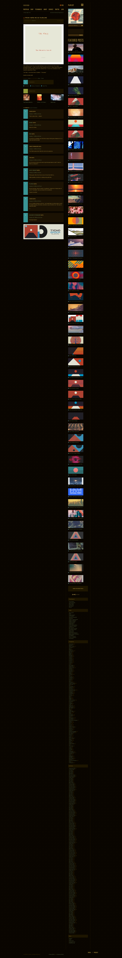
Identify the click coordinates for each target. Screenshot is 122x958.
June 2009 (71, 899)
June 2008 (71, 912)
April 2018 (71, 781)
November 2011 (72, 866)
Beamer (70, 607)
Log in (70, 939)
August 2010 (71, 883)
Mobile (70, 710)
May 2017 (71, 794)
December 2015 (72, 812)
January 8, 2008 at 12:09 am (35, 160)
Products (70, 728)
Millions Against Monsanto (74, 634)
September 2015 (72, 815)
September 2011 (72, 869)
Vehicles (70, 753)
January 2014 (71, 837)
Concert (70, 660)
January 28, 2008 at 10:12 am (35, 217)
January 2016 (71, 810)
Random (70, 730)
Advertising (71, 644)
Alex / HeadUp (33, 170)
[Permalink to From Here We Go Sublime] (35, 17)
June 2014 (71, 832)
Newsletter (71, 714)
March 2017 (71, 796)
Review (70, 734)
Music (39, 78)
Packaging (71, 715)
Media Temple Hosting (75, 594)
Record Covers (72, 732)
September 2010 (72, 882)
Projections (71, 729)
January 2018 (71, 785)
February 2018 (71, 784)
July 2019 (71, 770)
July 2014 (71, 831)
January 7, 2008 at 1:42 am (35, 113)
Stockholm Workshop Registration (56, 12)
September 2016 (72, 803)
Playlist (75, 5)
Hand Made (71, 686)
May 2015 (71, 819)
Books (70, 654)
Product (70, 725)
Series (70, 737)
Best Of (70, 651)
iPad (70, 696)
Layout (70, 702)
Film (70, 675)
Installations (71, 693)
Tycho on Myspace (72, 637)
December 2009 (72, 892)
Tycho (70, 750)
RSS (62, 5)
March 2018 (71, 782)
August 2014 (71, 829)
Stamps (70, 742)
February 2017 (71, 797)
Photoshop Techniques (73, 720)
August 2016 (71, 804)
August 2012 (71, 856)
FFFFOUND (71, 616)
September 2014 (72, 828)
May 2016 (71, 807)
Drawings (71, 669)
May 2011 (71, 873)
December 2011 (72, 865)
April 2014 (71, 834)
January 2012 (71, 864)
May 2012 (71, 860)
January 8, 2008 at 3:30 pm (35, 201)
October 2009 (71, 894)
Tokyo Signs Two (27, 12)
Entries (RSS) (51, 954)
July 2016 (71, 805)
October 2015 (71, 814)
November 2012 (72, 853)
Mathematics (71, 706)
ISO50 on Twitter (72, 621)
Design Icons (71, 667)
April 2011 (71, 874)
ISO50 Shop (71, 623)
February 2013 (71, 850)
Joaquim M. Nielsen (72, 626)
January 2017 (71, 798)
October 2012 (71, 854)
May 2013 (71, 846)
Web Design (71, 758)
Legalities (71, 703)
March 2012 (71, 862)
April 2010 (71, 888)
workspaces (71, 762)
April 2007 (71, 926)
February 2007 (71, 928)
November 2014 (72, 826)
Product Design (72, 726)
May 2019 (71, 772)
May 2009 (71, 900)
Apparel (70, 649)
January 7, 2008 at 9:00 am (35, 136)
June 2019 (71, 771)
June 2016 (71, 806)
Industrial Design (72, 690)
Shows (70, 739)
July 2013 (71, 844)
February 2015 (71, 823)
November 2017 (72, 787)
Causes (70, 657)
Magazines (71, 705)
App (69, 648)
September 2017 (72, 789)
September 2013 (72, 842)
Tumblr (70, 748)
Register (70, 938)
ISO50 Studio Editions (73, 625)
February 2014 (71, 836)
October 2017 (71, 788)
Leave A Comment (33, 107)
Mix (69, 709)
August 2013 (71, 843)
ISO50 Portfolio (72, 622)
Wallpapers (71, 756)
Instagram (71, 692)
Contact (51, 9)
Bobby (31, 122)
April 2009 (71, 901)
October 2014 (71, 827)
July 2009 (71, 898)
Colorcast (71, 659)
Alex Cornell (71, 603)
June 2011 (71, 872)
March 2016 (71, 809)
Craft (70, 664)
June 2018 (71, 779)
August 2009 (71, 897)
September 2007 (72, 922)
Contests (70, 662)
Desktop (70, 668)
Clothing (70, 658)
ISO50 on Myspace (72, 620)
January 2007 (71, 929)
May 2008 (71, 913)
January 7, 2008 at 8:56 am (35, 125)
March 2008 (71, 916)
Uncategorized (71, 752)
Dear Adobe (71, 665)
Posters (70, 722)
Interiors (70, 694)
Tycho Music (38, 9)
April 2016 (71, 808)
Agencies (70, 645)
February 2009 (71, 903)
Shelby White (71, 604)
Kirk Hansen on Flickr (73, 628)
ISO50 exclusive (72, 700)
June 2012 (71, 859)
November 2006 (72, 931)
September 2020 (72, 768)
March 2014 (71, 835)
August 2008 (71, 910)
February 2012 (71, 863)
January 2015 (71, 824)
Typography (71, 751)
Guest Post (71, 684)
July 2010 (71, 884)
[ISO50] (27, 5)
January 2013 (71, 851)
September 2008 (72, 909)
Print (70, 723)
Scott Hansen (71, 601)
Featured (70, 674)
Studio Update (71, 743)
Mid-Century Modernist (73, 632)
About (45, 9)
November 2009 (72, 893)
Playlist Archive (75, 25)
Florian (31, 183)
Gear (70, 681)
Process (70, 724)
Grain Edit (71, 618)
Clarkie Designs (72, 615)
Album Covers (71, 646)
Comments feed (72, 941)
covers (70, 663)
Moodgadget (71, 635)
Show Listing (71, 738)
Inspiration (71, 691)
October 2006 (71, 932)
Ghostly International (73, 617)
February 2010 (71, 890)
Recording (71, 733)
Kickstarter (71, 701)
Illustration (71, 688)
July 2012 (71, 857)
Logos (70, 704)
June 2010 (71, 885)
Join (62, 9)
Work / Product (93, 952)
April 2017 (71, 795)
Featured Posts (75, 40)
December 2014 (72, 825)
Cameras (70, 656)
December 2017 (72, 786)
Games (70, 679)
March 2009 (71, 902)
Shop (32, 9)
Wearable (71, 757)
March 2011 (71, 875)
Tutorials (70, 749)
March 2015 (71, 822)
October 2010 (71, 881)
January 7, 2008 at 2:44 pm (35, 148)
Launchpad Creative (72, 629)
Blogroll (70, 653)
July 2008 (71, 911)
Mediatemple (71, 631)
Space (70, 741)
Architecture (71, 650)
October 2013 (71, 841)
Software (70, 740)
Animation (71, 647)
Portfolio (26, 9)
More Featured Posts (78, 588)
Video (70, 754)
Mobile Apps (71, 711)
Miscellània (71, 707)
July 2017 (71, 791)
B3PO (70, 613)
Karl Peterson (71, 627)
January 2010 (71, 891)
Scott (34, 20)
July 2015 (71, 817)
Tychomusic (71, 638)
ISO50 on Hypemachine (73, 619)
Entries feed (71, 940)
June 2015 (71, 818)
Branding (70, 655)
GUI (70, 685)
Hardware (71, 687)
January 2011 (71, 878)
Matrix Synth (71, 630)
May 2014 (71, 833)
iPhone (70, 697)
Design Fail (71, 666)
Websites (71, 759)
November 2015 (72, 813)
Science (70, 735)
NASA (70, 713)
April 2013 (71, 847)
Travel (42, 78)
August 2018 (71, 777)
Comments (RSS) (60, 954)
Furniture (70, 678)
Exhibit (70, 673)
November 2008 (72, 907)
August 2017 (71, 790)
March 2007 (71, 927)
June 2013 (71, 845)
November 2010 (72, 880)
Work (70, 761)
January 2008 (71, 918)
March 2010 (71, 889)
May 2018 (71, 780)
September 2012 (72, 855)
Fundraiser (71, 677)
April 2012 (71, 861)
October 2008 (71, 908)
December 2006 (72, 930)
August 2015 (71, 816)
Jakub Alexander (72, 602)
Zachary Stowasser (34, 215)
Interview (70, 695)
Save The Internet (72, 636)
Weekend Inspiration (73, 760)
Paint (70, 716)
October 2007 (71, 921)
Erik (30, 133)
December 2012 (72, 852)
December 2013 (72, 838)
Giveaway (71, 682)
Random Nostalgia (72, 731)
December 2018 (72, 775)
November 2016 (72, 800)
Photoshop (71, 719)
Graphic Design (72, 683)
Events (70, 672)
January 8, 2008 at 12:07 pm (35, 186)
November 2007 (72, 920)
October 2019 (71, 769)
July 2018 (71, 778)
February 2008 (71, 917)
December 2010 (72, 879)
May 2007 (71, 925)
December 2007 (72, 919)
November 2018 (72, 776)
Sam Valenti (71, 606)
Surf (70, 744)
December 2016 (72, 799)
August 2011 (71, 870)
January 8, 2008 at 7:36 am (35, 172)
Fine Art (70, 676)
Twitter (57, 9)
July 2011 (71, 871)
